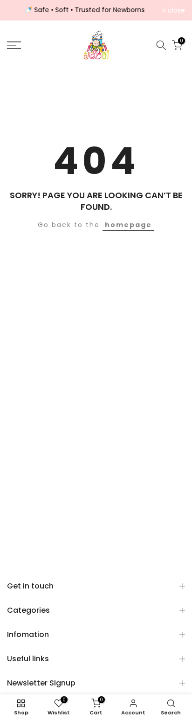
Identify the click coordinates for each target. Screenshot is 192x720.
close (175, 10)
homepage (128, 224)
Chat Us (171, 699)
